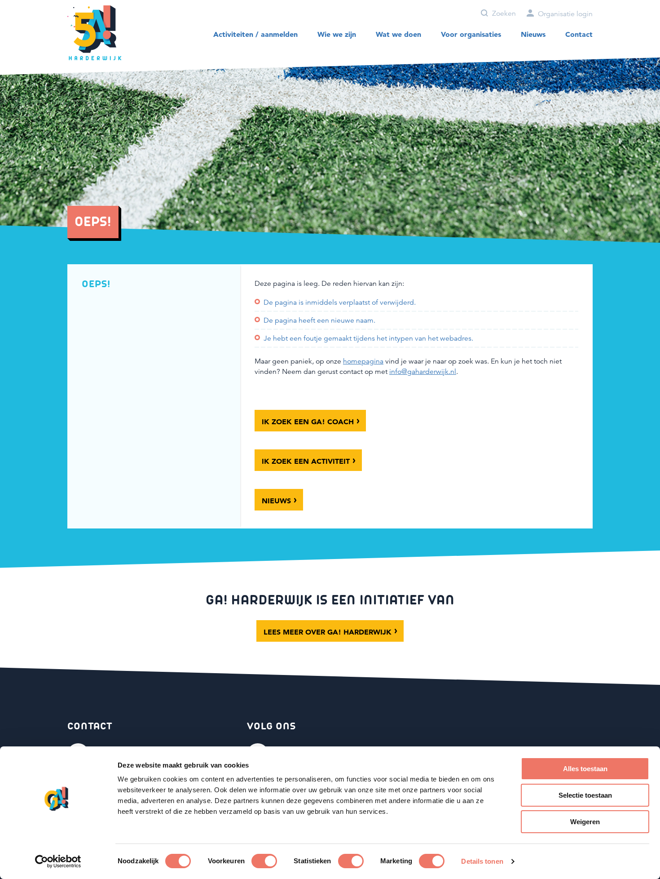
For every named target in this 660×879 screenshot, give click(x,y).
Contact (579, 34)
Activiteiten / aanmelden (255, 34)
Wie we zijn (336, 34)
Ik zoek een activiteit (306, 461)
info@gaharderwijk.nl (422, 371)
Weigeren (585, 822)
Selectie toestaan (585, 795)
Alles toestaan (585, 768)
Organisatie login (564, 13)
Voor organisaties (471, 34)
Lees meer (328, 631)
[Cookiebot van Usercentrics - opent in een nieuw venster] (58, 861)
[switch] (264, 861)
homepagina (363, 361)
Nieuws (533, 34)
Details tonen (482, 861)
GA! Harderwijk (94, 33)
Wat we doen (398, 34)
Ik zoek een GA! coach (308, 421)
